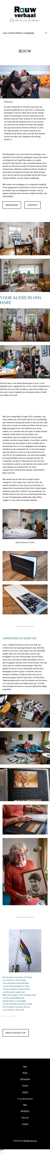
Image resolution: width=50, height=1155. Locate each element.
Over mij (25, 1117)
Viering (25, 1085)
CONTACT (33, 205)
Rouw (25, 1073)
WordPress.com (30, 1141)
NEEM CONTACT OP (15, 1033)
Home (25, 1092)
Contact (25, 1124)
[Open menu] (46, 33)
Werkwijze (25, 1111)
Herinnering (25, 1079)
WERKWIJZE (11, 205)
